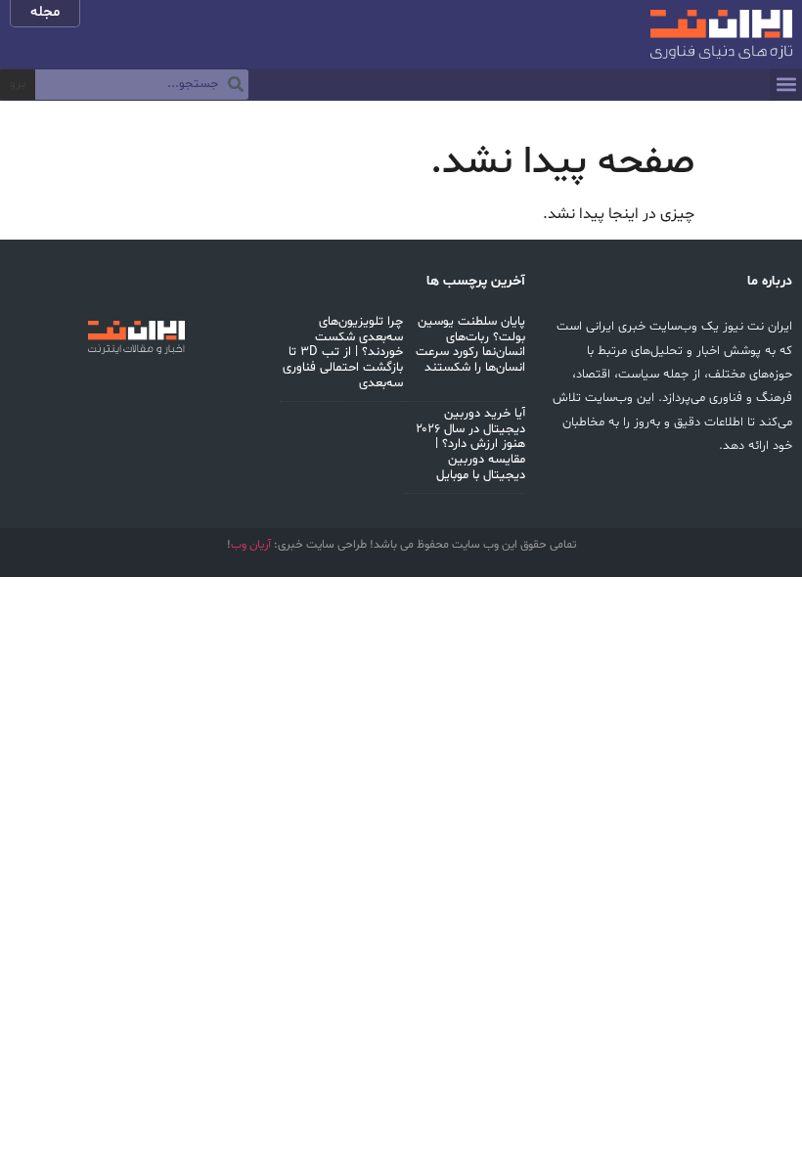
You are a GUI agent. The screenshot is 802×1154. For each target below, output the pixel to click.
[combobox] (141, 85)
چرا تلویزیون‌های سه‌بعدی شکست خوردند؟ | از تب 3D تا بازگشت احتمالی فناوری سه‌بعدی (343, 352)
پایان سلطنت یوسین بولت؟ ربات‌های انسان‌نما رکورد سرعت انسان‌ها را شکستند (470, 345)
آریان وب (251, 545)
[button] (786, 84)
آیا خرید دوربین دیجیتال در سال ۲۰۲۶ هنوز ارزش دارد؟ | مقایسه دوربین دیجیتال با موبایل (470, 444)
